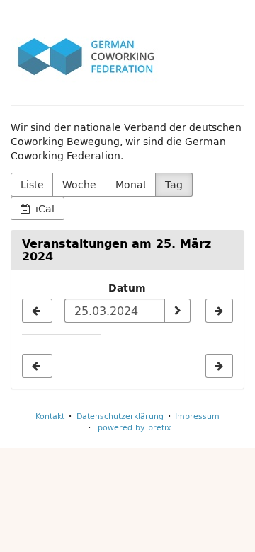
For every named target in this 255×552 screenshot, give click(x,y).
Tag (174, 184)
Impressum (197, 415)
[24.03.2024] (37, 311)
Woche (79, 184)
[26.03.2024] (219, 311)
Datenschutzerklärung (120, 415)
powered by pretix (134, 427)
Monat (131, 184)
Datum (127, 288)
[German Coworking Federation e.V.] (86, 56)
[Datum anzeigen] (177, 311)
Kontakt (49, 415)
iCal (44, 208)
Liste (32, 184)
